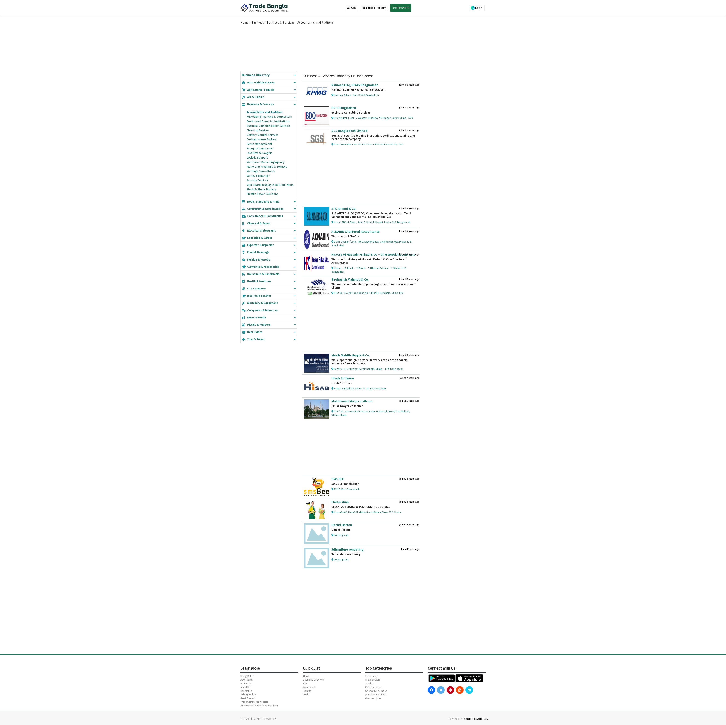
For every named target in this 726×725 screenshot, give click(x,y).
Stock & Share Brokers (261, 189)
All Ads (351, 7)
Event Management (259, 144)
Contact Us (246, 690)
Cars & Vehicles (373, 687)
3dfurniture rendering (347, 550)
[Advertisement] (332, 44)
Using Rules (247, 676)
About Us (245, 687)
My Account (309, 687)
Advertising (246, 679)
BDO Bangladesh (343, 108)
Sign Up (307, 690)
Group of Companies (260, 148)
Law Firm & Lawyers (259, 153)
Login (478, 7)
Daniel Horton (341, 525)
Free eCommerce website (254, 701)
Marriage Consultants (261, 171)
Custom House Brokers (262, 139)
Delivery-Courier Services (262, 135)
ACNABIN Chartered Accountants (355, 232)
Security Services (257, 180)
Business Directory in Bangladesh (259, 705)
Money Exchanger (258, 175)
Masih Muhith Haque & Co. (350, 355)
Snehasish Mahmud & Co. (350, 280)
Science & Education (376, 690)
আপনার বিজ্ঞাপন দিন (400, 7)
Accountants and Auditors (264, 112)
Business (257, 22)
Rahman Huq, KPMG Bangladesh (354, 85)
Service (369, 683)
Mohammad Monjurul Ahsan (351, 401)
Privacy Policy (248, 694)
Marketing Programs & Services (267, 166)
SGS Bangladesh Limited (349, 131)
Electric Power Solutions (262, 194)
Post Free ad (247, 698)
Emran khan (340, 502)
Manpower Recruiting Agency (266, 162)
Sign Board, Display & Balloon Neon (270, 185)
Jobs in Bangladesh (375, 694)
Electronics (371, 676)
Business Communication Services (269, 126)
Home (244, 22)
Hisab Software (342, 378)
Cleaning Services (258, 130)
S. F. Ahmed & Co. (343, 209)
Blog (305, 683)
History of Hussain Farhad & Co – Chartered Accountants (373, 255)
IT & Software (372, 679)
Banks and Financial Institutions (268, 121)
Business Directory (374, 7)
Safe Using (246, 683)
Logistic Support (257, 157)
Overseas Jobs (373, 698)
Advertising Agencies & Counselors (269, 116)
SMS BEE (337, 479)
